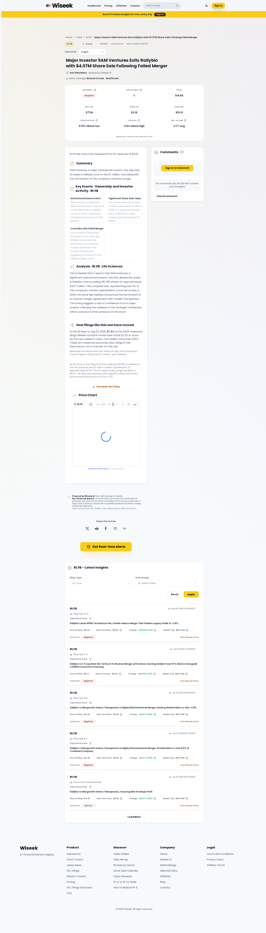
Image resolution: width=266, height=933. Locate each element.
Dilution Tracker (76, 876)
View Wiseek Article (189, 637)
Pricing (108, 5)
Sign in (160, 14)
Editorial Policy (169, 871)
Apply (191, 594)
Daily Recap (120, 859)
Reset (174, 594)
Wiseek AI (90, 496)
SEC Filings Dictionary (79, 887)
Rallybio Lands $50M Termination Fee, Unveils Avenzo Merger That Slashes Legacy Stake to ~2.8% (124, 623)
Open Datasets (122, 876)
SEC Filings (73, 871)
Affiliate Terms (216, 865)
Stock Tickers (75, 859)
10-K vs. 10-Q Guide (124, 882)
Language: (71, 52)
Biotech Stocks (95, 78)
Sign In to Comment (177, 167)
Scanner (135, 5)
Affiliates (121, 5)
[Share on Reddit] (96, 528)
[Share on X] (87, 528)
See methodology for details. (109, 496)
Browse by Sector (124, 865)
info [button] (95, 90)
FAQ (69, 893)
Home (69, 37)
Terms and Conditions (220, 854)
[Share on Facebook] (106, 528)
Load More (134, 816)
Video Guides (121, 854)
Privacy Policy (215, 859)
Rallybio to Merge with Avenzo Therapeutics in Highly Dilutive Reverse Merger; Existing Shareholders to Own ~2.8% (133, 707)
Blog (162, 882)
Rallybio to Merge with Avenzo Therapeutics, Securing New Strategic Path (111, 791)
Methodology (168, 865)
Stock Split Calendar (125, 871)
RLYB (88, 37)
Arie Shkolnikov (78, 72)
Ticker (79, 37)
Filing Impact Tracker (98, 354)
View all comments (167, 196)
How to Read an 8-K (125, 887)
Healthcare (112, 78)
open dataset (119, 354)
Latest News (74, 865)
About (163, 854)
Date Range (142, 577)
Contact (165, 887)
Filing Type (76, 577)
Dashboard (94, 5)
